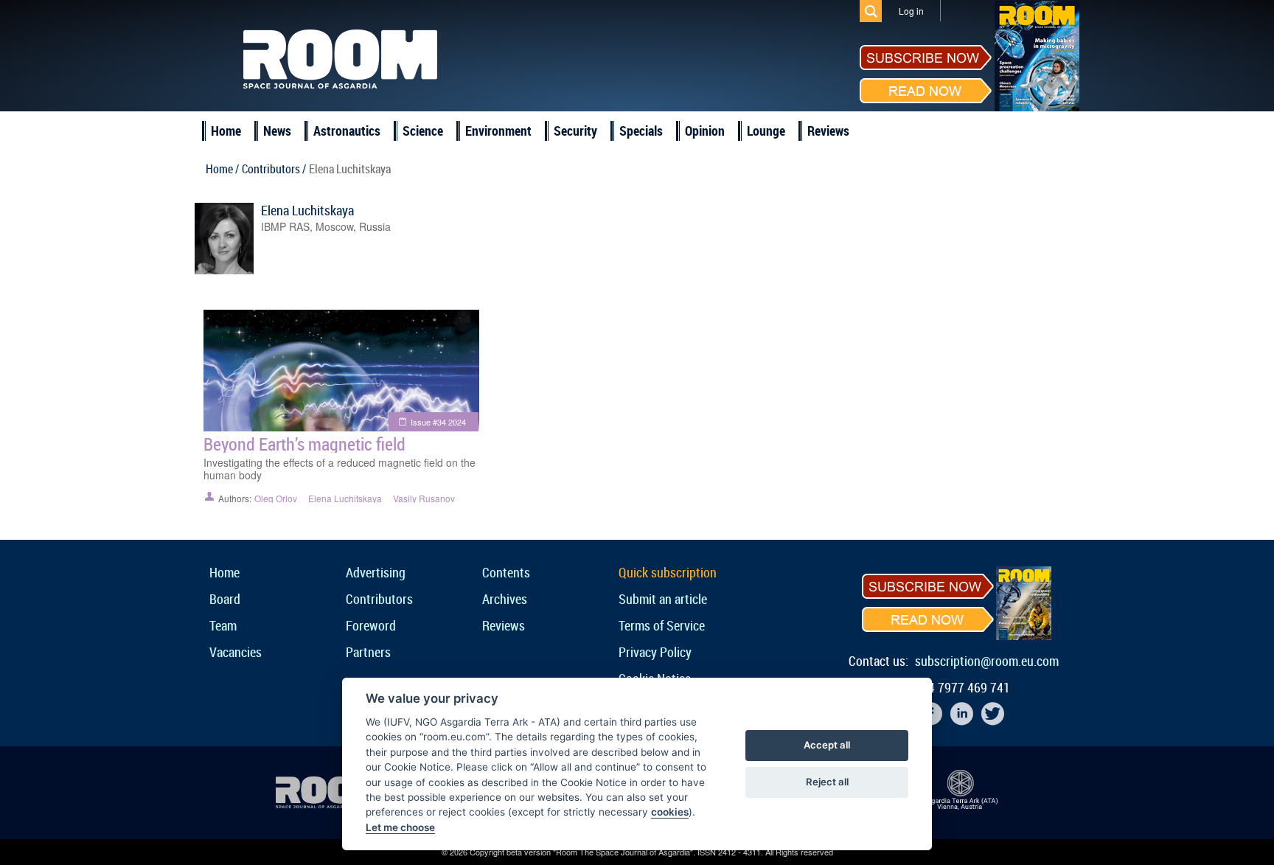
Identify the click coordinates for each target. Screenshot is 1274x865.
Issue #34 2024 (438, 422)
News (277, 130)
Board (224, 599)
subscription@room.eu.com (987, 661)
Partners (368, 652)
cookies (670, 812)
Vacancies (235, 652)
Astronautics (346, 130)
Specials (641, 130)
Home (226, 130)
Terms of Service (662, 625)
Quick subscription (668, 572)
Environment (498, 130)
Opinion (705, 130)
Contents (506, 572)
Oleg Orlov (275, 498)
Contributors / (274, 169)
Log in (911, 10)
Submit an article (663, 599)
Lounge (766, 130)
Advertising (375, 572)
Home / (222, 169)
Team (223, 625)
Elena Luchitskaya (307, 210)
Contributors (379, 599)
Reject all (827, 782)
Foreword (371, 625)
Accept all (827, 745)
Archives (504, 599)
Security (575, 130)
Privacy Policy (655, 652)
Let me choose (400, 827)
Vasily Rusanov (424, 498)
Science (423, 130)
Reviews (828, 130)
